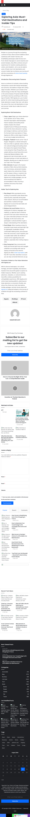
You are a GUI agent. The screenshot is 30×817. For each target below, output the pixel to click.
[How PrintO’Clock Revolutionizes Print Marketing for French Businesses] (6, 546)
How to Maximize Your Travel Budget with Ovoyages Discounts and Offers (19, 525)
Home (4, 10)
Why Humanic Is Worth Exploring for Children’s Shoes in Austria (21, 626)
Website (3, 490)
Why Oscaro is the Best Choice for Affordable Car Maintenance (19, 536)
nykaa (3, 742)
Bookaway (4, 739)
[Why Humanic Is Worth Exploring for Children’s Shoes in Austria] (22, 618)
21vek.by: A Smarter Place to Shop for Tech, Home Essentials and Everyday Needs (7, 607)
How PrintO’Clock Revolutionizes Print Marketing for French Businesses (18, 544)
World (15, 302)
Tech (3, 681)
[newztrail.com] (8, 5)
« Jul (2, 779)
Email (3, 483)
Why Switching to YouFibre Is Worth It (21, 436)
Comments (24, 510)
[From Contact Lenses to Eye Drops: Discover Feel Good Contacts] (7, 618)
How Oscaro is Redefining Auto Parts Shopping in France (19, 517)
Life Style (4, 679)
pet (2, 410)
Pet (4, 694)
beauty (13, 737)
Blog (8, 10)
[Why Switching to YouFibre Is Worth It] (22, 430)
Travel (24, 299)
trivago (23, 745)
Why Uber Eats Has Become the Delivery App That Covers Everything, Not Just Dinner (7, 439)
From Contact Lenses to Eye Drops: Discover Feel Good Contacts (7, 626)
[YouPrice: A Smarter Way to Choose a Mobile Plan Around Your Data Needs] (15, 722)
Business (4, 676)
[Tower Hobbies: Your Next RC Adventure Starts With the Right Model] (5, 709)
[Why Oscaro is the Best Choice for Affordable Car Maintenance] (6, 537)
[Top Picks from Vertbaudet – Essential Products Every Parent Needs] (6, 557)
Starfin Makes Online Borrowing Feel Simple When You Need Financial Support (22, 420)
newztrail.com (15, 320)
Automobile (5, 671)
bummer (11, 739)
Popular (5, 510)
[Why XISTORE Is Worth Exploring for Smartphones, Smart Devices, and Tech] (22, 598)
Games (5, 691)
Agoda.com (4, 289)
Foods (5, 689)
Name (3, 476)
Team (3, 745)
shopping (23, 742)
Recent (14, 510)
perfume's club (15, 742)
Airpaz (8, 737)
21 (19, 769)
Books (5, 686)
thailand (13, 745)
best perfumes (20, 737)
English (18, 815)
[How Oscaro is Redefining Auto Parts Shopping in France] (6, 518)
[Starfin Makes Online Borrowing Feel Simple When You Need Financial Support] (22, 413)
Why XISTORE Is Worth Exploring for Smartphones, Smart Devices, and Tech (22, 606)
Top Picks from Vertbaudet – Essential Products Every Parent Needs (20, 555)
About (3, 737)
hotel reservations (19, 252)
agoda (7, 299)
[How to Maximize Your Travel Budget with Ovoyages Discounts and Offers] (6, 527)
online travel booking (21, 73)
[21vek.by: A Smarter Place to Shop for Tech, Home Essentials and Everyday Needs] (7, 598)
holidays (15, 299)
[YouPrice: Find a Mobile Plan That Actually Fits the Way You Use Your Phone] (24, 722)
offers (8, 742)
